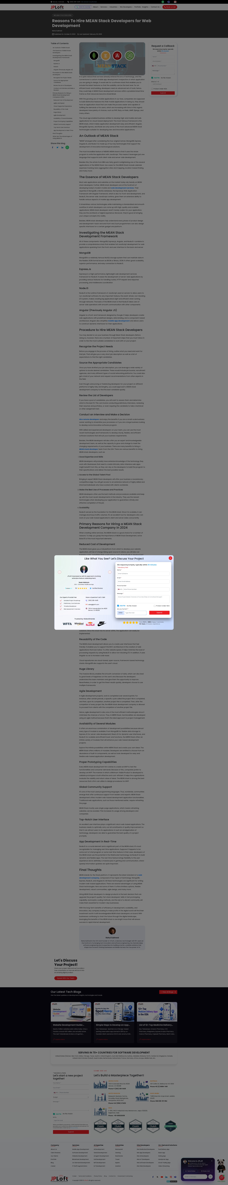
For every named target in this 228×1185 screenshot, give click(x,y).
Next (109, 572)
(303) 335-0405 (93, 600)
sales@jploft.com (93, 604)
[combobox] (120, 589)
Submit (159, 612)
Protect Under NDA (163, 606)
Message (120, 593)
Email (119, 578)
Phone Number (121, 586)
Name (119, 570)
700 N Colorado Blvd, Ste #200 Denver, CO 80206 (97, 609)
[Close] (170, 558)
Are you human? (122, 609)
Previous (59, 572)
